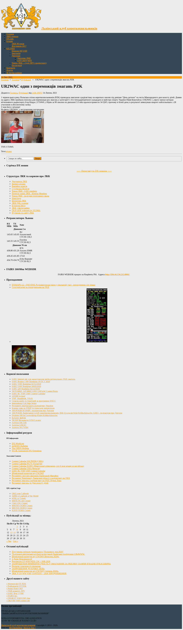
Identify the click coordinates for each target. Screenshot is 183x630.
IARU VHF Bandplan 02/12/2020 (26, 384)
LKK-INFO (37, 93)
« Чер (8, 541)
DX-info (10, 39)
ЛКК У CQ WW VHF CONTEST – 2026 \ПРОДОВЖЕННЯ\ (39, 573)
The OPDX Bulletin (20, 448)
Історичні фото (18, 205)
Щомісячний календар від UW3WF (28, 473)
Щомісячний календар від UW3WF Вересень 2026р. (35, 556)
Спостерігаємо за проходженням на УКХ (30, 287)
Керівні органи (18, 184)
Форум (9, 70)
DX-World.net (18, 443)
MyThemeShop (16, 628)
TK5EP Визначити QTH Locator (26, 420)
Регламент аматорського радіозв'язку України (32, 406)
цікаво (9, 151)
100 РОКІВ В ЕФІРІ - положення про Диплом (33, 410)
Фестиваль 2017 (19, 46)
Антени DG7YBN (20, 427)
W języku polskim (14, 73)
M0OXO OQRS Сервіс (22, 505)
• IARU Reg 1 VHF (15, 593)
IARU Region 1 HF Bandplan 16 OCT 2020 (31, 381)
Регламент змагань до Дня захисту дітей (30, 483)
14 (14, 532)
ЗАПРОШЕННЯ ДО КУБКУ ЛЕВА (28, 568)
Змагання (16, 53)
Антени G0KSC (19, 425)
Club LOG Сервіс (20, 503)
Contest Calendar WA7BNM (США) (27, 461)
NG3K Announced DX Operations (27, 451)
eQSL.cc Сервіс (19, 498)
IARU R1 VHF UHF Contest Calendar (28, 394)
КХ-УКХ (10, 48)
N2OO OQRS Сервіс (21, 510)
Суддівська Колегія (20, 189)
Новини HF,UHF (19, 51)
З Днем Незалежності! (22, 559)
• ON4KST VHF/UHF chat (18, 598)
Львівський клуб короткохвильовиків (18, 625)
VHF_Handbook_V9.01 (22, 398)
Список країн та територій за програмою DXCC (34, 401)
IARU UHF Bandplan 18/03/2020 (26, 386)
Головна (10, 34)
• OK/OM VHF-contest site (18, 601)
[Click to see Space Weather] (24, 369)
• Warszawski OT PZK (16, 584)
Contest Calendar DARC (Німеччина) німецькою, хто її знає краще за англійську (48, 466)
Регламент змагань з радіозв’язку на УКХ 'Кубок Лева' (36, 480)
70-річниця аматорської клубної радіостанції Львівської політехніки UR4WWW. (48, 554)
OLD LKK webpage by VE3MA (26, 210)
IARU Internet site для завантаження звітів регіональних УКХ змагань (43, 379)
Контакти (10, 68)
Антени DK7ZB (19, 423)
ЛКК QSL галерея (20, 203)
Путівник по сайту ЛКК (23, 213)
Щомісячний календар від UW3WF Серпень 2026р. (35, 571)
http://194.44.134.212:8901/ (117, 274)
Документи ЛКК (19, 181)
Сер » (15, 541)
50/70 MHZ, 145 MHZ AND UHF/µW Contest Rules (35, 391)
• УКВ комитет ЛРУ (15, 591)
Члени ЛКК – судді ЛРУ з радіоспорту (29, 63)
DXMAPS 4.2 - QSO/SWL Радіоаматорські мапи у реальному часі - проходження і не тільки (53, 285)
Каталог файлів (19, 418)
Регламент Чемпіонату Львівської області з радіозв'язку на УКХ (41, 478)
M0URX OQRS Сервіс (22, 508)
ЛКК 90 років (18, 44)
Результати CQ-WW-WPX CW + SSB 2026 (31, 561)
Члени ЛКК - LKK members (24, 191)
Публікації (26, 80)
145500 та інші (18, 396)
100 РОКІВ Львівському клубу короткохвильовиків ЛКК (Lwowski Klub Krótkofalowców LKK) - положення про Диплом (67, 413)
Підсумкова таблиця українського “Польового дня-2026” (38, 552)
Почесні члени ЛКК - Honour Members (29, 193)
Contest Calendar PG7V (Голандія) (27, 463)
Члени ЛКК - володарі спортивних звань (30, 196)
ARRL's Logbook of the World (25, 496)
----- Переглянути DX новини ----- (94, 171)
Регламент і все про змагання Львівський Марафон (35, 476)
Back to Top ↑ (30, 628)
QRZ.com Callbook (20, 493)
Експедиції (17, 65)
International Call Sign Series (24, 403)
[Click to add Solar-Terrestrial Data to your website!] (97, 341)
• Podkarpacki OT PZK (16, 586)
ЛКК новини (12, 36)
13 (11, 532)
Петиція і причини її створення (26, 566)
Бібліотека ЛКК (19, 201)
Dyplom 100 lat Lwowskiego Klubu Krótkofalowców (35, 415)
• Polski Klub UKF (14, 588)
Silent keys (16, 198)
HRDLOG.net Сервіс (21, 501)
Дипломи (16, 56)
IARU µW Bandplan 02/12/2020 (26, 389)
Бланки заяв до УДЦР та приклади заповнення (33, 408)
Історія (9, 41)
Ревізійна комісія (19, 186)
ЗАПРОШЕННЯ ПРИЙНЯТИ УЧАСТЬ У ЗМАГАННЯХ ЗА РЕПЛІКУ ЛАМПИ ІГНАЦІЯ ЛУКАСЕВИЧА (61, 564)
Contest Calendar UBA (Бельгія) (26, 468)
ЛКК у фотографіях (21, 208)
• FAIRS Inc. (12, 596)
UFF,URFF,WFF (24, 60)
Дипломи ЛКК (24, 58)
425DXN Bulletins (20, 446)
